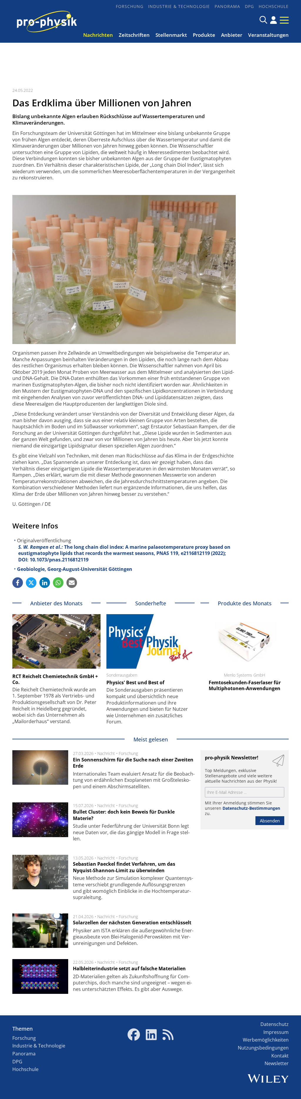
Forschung (129, 6)
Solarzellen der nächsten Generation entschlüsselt (132, 922)
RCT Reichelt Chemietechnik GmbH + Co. (55, 679)
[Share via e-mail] (71, 582)
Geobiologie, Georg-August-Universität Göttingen (74, 569)
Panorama (227, 6)
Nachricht (106, 753)
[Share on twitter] (31, 582)
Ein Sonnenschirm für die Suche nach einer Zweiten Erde (133, 762)
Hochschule (274, 6)
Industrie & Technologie (179, 6)
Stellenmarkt (171, 35)
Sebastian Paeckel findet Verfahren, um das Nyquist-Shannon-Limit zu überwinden (124, 867)
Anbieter (231, 35)
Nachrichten (98, 35)
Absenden (270, 821)
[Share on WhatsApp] (58, 582)
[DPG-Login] (273, 20)
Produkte (204, 35)
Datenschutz (274, 1024)
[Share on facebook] (17, 582)
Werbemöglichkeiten (266, 1040)
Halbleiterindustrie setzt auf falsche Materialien (129, 968)
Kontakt (280, 1055)
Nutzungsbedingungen (263, 1048)
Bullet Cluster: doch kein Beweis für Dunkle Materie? (124, 815)
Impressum (276, 1032)
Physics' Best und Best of (135, 682)
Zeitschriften (134, 35)
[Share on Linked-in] (44, 582)
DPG (249, 6)
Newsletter (277, 1063)
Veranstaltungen (268, 35)
